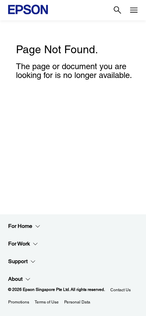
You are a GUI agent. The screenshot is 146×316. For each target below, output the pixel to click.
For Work (19, 243)
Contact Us (120, 290)
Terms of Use (47, 302)
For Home (20, 226)
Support (18, 261)
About (15, 279)
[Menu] (133, 10)
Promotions (18, 302)
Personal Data (77, 302)
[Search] (117, 10)
